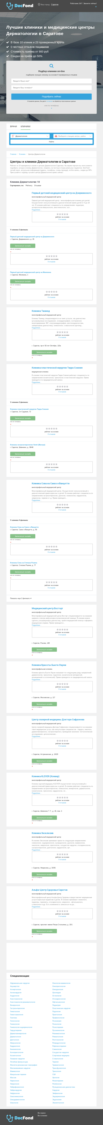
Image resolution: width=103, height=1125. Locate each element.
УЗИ (54, 1074)
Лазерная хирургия (17, 1059)
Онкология (14, 1103)
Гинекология (14, 1024)
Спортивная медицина (60, 1056)
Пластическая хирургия (61, 1008)
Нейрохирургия (16, 1090)
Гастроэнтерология (17, 1008)
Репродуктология (58, 1043)
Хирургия (55, 1090)
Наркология (14, 1081)
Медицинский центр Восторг (47, 608)
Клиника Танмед (41, 311)
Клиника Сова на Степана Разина (23, 563)
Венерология (15, 1005)
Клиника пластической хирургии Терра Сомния (57, 367)
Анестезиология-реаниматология (22, 1002)
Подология (56, 1011)
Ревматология (57, 1037)
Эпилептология (58, 1103)
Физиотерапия (57, 1081)
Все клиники (42, 1116)
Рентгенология (57, 1040)
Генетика (13, 1018)
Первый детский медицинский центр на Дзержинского (62, 193)
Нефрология (15, 1093)
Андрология (14, 996)
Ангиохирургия (15, 993)
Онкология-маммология (61, 983)
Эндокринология (58, 1096)
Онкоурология (57, 989)
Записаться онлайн (23, 246)
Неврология (14, 1084)
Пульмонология (58, 1030)
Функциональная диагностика (63, 1087)
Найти (51, 142)
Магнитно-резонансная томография (23, 1065)
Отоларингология (59, 999)
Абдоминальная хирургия (20, 983)
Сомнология (57, 1049)
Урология (55, 1078)
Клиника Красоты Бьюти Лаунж (49, 665)
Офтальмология (58, 1002)
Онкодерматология (17, 1100)
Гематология (15, 1011)
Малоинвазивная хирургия (20, 1068)
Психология (56, 1024)
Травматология (58, 1065)
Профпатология (58, 1018)
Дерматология (15, 1037)
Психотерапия (57, 1027)
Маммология (15, 1071)
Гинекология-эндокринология (21, 1027)
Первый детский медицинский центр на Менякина (30, 272)
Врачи (13, 127)
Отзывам (37, 185)
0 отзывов (62, 219)
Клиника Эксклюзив (42, 833)
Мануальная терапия (18, 1074)
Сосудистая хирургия (60, 1052)
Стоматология (57, 1059)
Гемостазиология (16, 1015)
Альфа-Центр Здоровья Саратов (49, 890)
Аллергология (15, 989)
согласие (49, 101)
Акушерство (14, 986)
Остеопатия (56, 996)
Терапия (55, 1062)
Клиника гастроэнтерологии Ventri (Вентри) (27, 445)
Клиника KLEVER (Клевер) (45, 776)
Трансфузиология (59, 1068)
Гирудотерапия (15, 1030)
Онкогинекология (16, 1096)
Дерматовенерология (18, 1033)
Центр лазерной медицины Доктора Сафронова (58, 719)
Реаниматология (58, 1033)
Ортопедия (56, 993)
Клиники (25, 127)
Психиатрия (56, 1021)
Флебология (57, 1084)
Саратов (54, 4)
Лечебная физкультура (19, 1062)
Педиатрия (56, 1005)
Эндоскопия (56, 1100)
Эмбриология (57, 1093)
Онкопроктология (58, 986)
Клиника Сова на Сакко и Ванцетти (50, 483)
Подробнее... (37, 210)
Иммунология (15, 1043)
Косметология (15, 1056)
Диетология (14, 1040)
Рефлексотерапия (59, 1046)
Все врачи (41, 1113)
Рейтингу (29, 185)
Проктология (57, 1015)
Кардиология (15, 1046)
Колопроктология (16, 1052)
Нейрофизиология (17, 1087)
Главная (13, 154)
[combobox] (30, 136)
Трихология (56, 1071)
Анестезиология (16, 999)
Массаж (13, 1078)
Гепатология (14, 1021)
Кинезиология (15, 1049)
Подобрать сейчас (51, 96)
